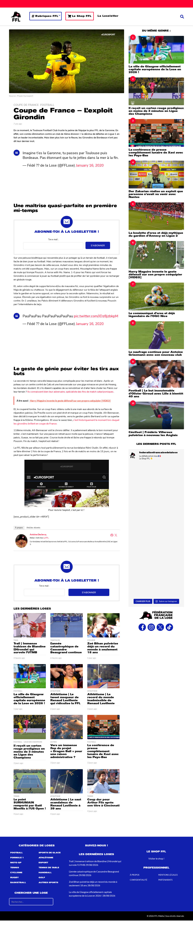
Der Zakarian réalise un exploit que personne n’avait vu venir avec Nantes (156, 194)
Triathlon (55, 640)
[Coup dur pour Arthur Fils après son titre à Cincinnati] (103, 781)
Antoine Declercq (38, 534)
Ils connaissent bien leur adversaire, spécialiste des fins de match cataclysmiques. (71, 391)
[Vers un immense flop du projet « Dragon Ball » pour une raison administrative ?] (66, 727)
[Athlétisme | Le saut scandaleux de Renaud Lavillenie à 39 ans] (66, 781)
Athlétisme (55, 691)
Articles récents (33, 527)
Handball (45, 872)
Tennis (16, 796)
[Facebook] (112, 535)
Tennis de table (49, 867)
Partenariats (165, 880)
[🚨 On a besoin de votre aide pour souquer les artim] (156, 512)
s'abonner (98, 245)
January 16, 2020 (90, 165)
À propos (19, 527)
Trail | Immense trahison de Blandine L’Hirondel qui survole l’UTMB (30, 648)
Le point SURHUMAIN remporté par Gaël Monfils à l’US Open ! (30, 804)
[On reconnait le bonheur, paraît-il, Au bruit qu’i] (156, 546)
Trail (16, 640)
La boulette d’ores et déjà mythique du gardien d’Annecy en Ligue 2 (156, 234)
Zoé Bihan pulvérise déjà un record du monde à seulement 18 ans (102, 648)
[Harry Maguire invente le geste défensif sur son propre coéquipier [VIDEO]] (156, 255)
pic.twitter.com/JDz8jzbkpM (96, 315)
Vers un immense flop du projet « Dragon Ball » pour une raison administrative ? (66, 751)
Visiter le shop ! (156, 858)
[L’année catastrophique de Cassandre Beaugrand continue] (66, 625)
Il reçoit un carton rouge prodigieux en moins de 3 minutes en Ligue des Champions (29, 751)
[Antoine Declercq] (21, 540)
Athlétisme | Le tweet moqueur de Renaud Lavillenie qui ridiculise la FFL (65, 698)
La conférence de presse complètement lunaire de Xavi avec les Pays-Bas (103, 751)
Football (47, 104)
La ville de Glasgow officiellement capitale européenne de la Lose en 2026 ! (29, 698)
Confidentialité (138, 880)
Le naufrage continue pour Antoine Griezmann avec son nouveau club (156, 353)
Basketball (18, 882)
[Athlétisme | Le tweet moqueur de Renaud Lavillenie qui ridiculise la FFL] (66, 676)
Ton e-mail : (53, 239)
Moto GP (15, 862)
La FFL (46, 538)
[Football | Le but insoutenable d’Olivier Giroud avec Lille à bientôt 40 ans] (156, 374)
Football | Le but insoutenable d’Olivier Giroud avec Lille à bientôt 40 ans (156, 393)
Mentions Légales (168, 875)
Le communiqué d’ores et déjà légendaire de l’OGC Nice (152, 314)
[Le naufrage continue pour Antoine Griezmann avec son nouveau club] (156, 335)
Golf (42, 877)
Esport (43, 862)
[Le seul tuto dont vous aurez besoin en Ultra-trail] (156, 478)
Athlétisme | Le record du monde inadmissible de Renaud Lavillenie (101, 698)
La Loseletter (108, 16)
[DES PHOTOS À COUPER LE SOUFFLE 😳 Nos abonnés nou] (156, 580)
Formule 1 (17, 857)
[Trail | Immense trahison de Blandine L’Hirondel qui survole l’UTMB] (30, 625)
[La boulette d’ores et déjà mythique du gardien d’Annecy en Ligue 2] (156, 216)
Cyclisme (91, 640)
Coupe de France (26, 104)
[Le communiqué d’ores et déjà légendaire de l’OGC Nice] (156, 296)
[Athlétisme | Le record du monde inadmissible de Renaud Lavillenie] (103, 676)
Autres (53, 742)
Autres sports (48, 882)
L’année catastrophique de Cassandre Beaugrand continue (66, 648)
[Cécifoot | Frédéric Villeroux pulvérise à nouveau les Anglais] (156, 415)
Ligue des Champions (33, 742)
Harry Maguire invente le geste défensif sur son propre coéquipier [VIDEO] (155, 274)
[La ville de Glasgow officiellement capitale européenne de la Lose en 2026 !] (30, 676)
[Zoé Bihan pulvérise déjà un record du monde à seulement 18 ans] (103, 625)
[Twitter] (116, 535)
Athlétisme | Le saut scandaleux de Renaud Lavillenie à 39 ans (65, 804)
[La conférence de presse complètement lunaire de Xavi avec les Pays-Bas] (103, 727)
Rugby (14, 877)
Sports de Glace (50, 852)
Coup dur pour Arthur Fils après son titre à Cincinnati (103, 802)
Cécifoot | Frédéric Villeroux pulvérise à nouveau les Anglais (153, 433)
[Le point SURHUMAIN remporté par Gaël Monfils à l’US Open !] (30, 781)
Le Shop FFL (82, 16)
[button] (182, 17)
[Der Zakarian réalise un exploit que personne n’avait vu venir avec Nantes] (156, 174)
